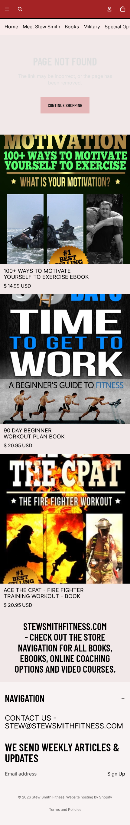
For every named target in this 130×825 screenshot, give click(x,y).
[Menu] (7, 9)
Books (72, 27)
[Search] (20, 9)
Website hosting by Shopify (89, 797)
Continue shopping (65, 105)
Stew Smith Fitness (48, 797)
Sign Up (116, 774)
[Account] (109, 9)
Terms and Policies (65, 809)
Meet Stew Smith (41, 27)
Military (91, 27)
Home (11, 27)
